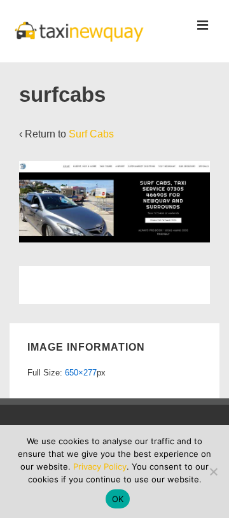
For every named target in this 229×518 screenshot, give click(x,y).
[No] (213, 471)
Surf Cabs (91, 134)
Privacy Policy (100, 466)
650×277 (81, 372)
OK (118, 499)
